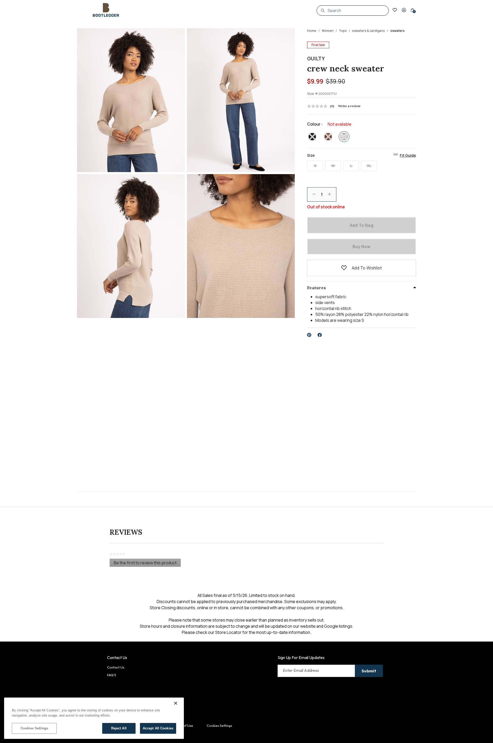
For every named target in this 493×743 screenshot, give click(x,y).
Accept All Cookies (158, 728)
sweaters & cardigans (368, 31)
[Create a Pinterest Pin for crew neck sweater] (309, 335)
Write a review (349, 106)
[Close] (175, 703)
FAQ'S (111, 675)
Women (328, 31)
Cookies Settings (34, 728)
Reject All (119, 728)
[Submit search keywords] (322, 10)
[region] (94, 718)
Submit (369, 670)
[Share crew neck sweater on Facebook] (320, 335)
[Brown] (328, 137)
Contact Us (115, 667)
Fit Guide (408, 155)
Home (311, 31)
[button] (404, 10)
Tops (343, 31)
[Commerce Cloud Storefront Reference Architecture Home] (106, 10)
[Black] (312, 137)
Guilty (316, 58)
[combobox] (352, 10)
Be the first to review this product (147, 563)
